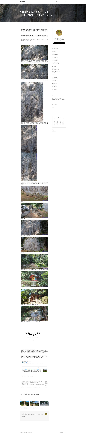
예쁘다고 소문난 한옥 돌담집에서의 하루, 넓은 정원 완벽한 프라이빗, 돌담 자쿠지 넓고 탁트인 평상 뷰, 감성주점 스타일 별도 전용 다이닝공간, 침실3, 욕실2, (31, 371)
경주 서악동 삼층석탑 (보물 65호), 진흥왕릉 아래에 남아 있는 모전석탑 (30, 382)
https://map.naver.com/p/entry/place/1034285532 (29, 367)
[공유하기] (24, 376)
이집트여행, (53, 99)
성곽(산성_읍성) (55, 54)
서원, (55, 98)
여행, (59, 98)
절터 (53, 68)
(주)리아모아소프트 (62, 425)
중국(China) (54, 83)
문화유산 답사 (22, 1)
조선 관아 (54, 51)
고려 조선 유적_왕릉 (55, 63)
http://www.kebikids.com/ (26, 361)
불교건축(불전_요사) (55, 69)
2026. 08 (59, 117)
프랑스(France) (54, 80)
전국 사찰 (54, 66)
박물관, (60, 99)
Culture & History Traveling (62, 422)
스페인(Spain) (54, 77)
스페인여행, (61, 98)
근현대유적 (54, 65)
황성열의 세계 (61, 429)
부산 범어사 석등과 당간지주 (25, 383)
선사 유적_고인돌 (55, 60)
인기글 (56, 104)
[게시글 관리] (25, 376)
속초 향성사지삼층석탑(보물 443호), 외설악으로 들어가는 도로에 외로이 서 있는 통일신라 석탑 (33, 385)
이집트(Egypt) (54, 75)
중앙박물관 (54, 86)
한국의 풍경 (54, 72)
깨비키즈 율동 (24, 362)
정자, (63, 98)
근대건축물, (56, 99)
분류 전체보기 (55, 48)
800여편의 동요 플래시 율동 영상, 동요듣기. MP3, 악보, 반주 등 (32, 363)
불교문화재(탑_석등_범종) (56, 71)
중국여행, (53, 98)
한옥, (58, 99)
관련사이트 (61, 432)
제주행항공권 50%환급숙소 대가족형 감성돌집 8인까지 (31, 369)
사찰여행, (57, 98)
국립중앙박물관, (63, 99)
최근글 (53, 104)
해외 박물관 (54, 89)
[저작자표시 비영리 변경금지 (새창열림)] (31, 376)
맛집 (53, 74)
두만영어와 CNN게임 (62, 426)
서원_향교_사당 (55, 57)
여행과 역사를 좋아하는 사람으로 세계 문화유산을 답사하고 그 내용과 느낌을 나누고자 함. (32, 414)
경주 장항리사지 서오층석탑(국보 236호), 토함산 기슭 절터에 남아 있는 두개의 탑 (31, 381)
